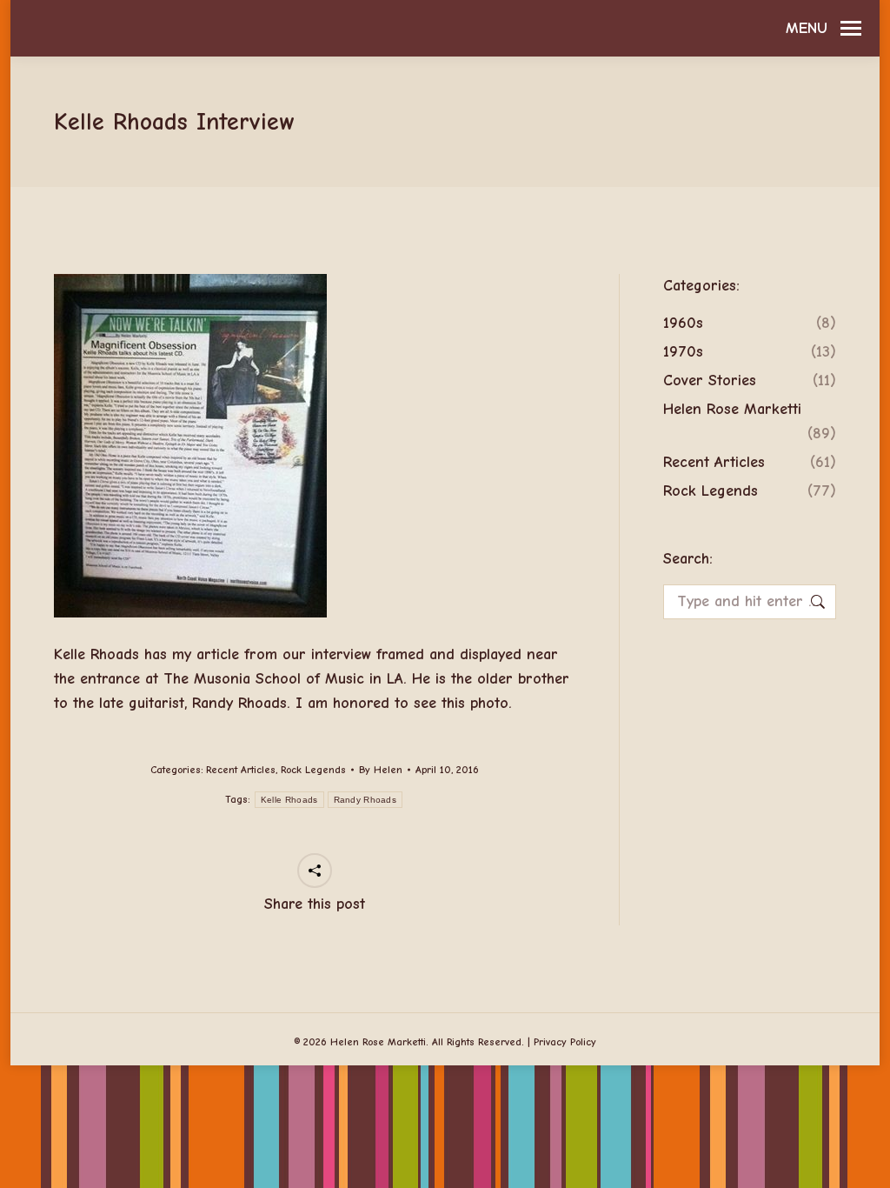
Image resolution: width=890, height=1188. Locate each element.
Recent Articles (241, 770)
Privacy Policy (565, 1042)
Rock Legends (313, 770)
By (380, 770)
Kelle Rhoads (289, 799)
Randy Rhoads (365, 799)
